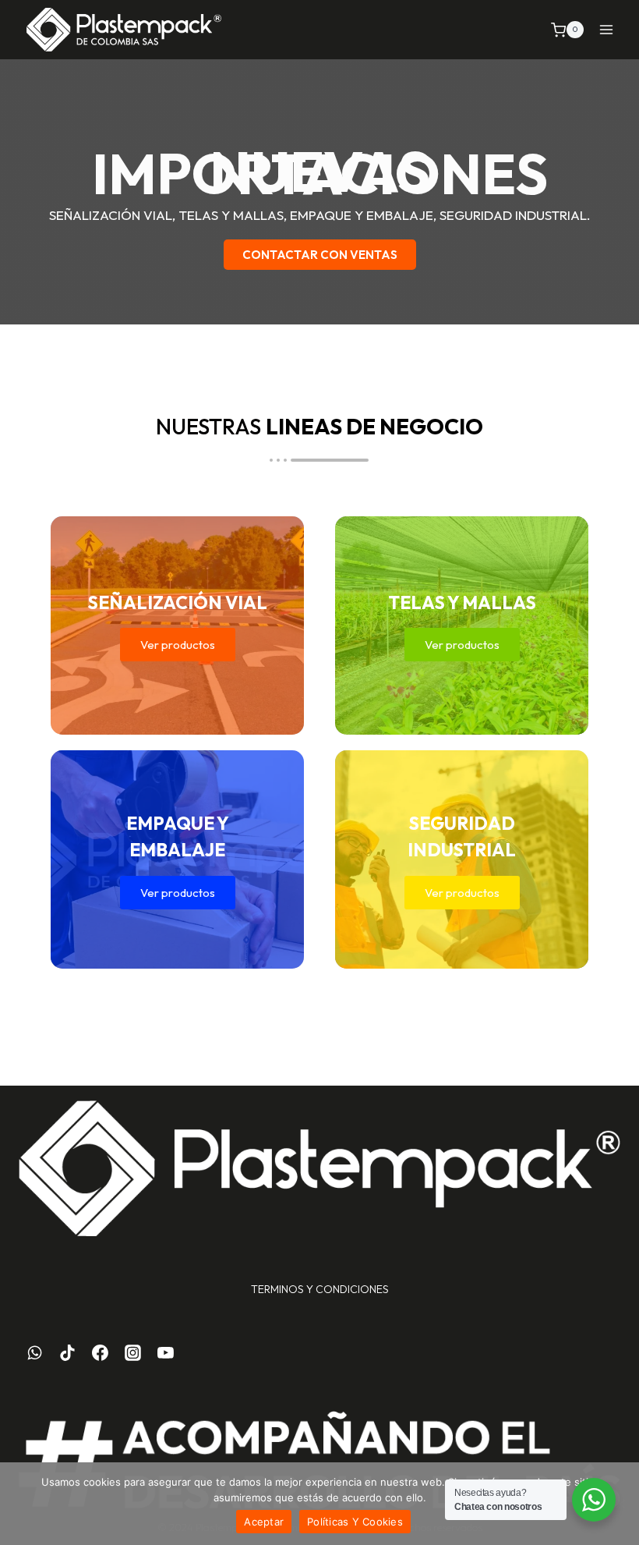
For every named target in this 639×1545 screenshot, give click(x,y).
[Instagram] (132, 1353)
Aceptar (264, 1521)
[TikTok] (67, 1353)
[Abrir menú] (605, 30)
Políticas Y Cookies (355, 1521)
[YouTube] (165, 1353)
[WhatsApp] (35, 1353)
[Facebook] (100, 1353)
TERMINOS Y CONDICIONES (320, 1289)
